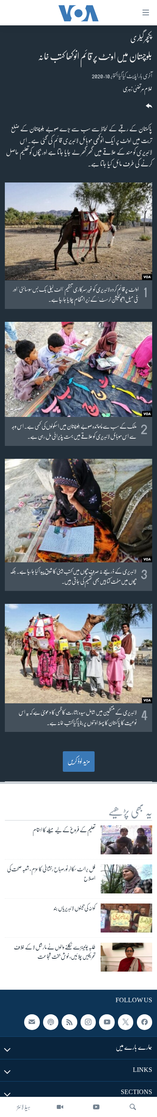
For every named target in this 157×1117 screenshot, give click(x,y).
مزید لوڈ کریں (78, 761)
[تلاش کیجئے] (133, 1107)
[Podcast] (50, 1022)
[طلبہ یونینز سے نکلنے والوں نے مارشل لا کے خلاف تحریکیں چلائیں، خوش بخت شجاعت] (126, 957)
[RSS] (69, 1022)
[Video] (60, 1107)
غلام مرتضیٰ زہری (137, 88)
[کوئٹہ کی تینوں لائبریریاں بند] (126, 918)
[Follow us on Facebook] (144, 1022)
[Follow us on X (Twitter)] (125, 1022)
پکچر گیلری (141, 38)
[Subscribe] (31, 1022)
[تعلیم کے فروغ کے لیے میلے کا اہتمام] (126, 839)
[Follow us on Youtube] (106, 1022)
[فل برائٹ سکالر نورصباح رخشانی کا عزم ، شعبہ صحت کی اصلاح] (126, 878)
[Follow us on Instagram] (88, 1022)
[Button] (148, 108)
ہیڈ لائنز (24, 1107)
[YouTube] (96, 1107)
